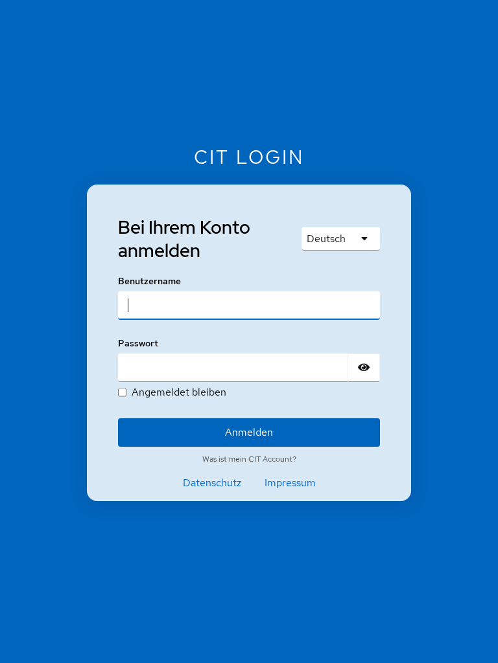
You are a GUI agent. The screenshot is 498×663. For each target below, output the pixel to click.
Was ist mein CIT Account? (249, 459)
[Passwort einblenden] (364, 368)
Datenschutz (212, 482)
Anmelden (249, 432)
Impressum (290, 482)
